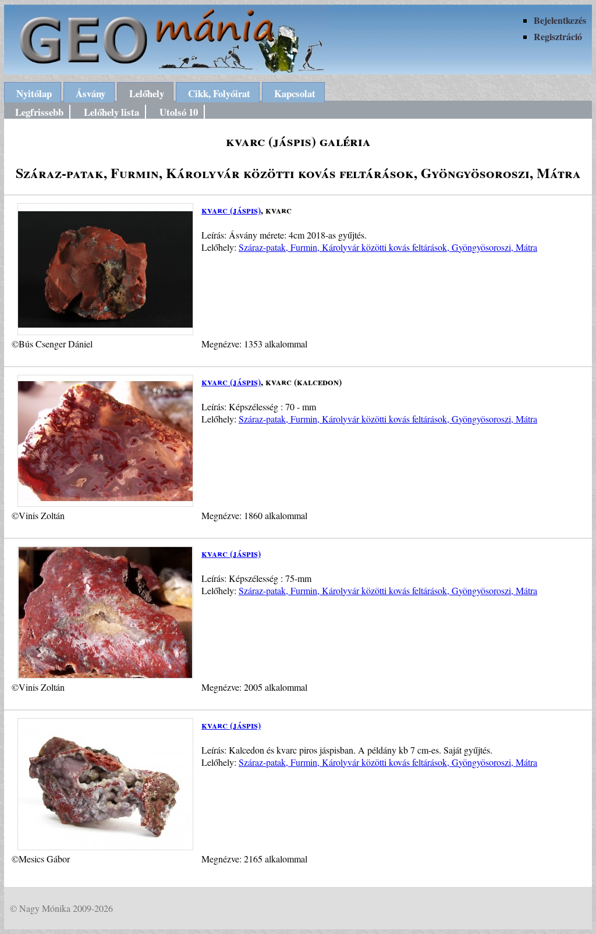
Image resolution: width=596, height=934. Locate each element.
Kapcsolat (294, 93)
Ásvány (90, 93)
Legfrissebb (39, 112)
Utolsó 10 (178, 112)
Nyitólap (34, 93)
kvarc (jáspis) (231, 209)
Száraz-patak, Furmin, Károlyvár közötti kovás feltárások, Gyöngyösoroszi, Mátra (388, 247)
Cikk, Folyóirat (219, 93)
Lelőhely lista (111, 112)
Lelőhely (146, 93)
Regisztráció (558, 36)
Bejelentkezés (560, 20)
